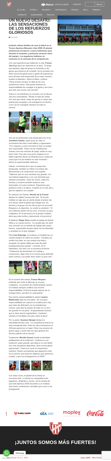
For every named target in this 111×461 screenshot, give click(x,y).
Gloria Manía (36, 15)
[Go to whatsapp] (6, 453)
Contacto (22, 15)
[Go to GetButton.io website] (6, 458)
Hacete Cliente (62, 5)
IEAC (85, 10)
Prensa (96, 10)
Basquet (46, 10)
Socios (74, 10)
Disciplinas (60, 10)
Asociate (77, 4)
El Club (20, 10)
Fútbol (33, 10)
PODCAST (51, 15)
